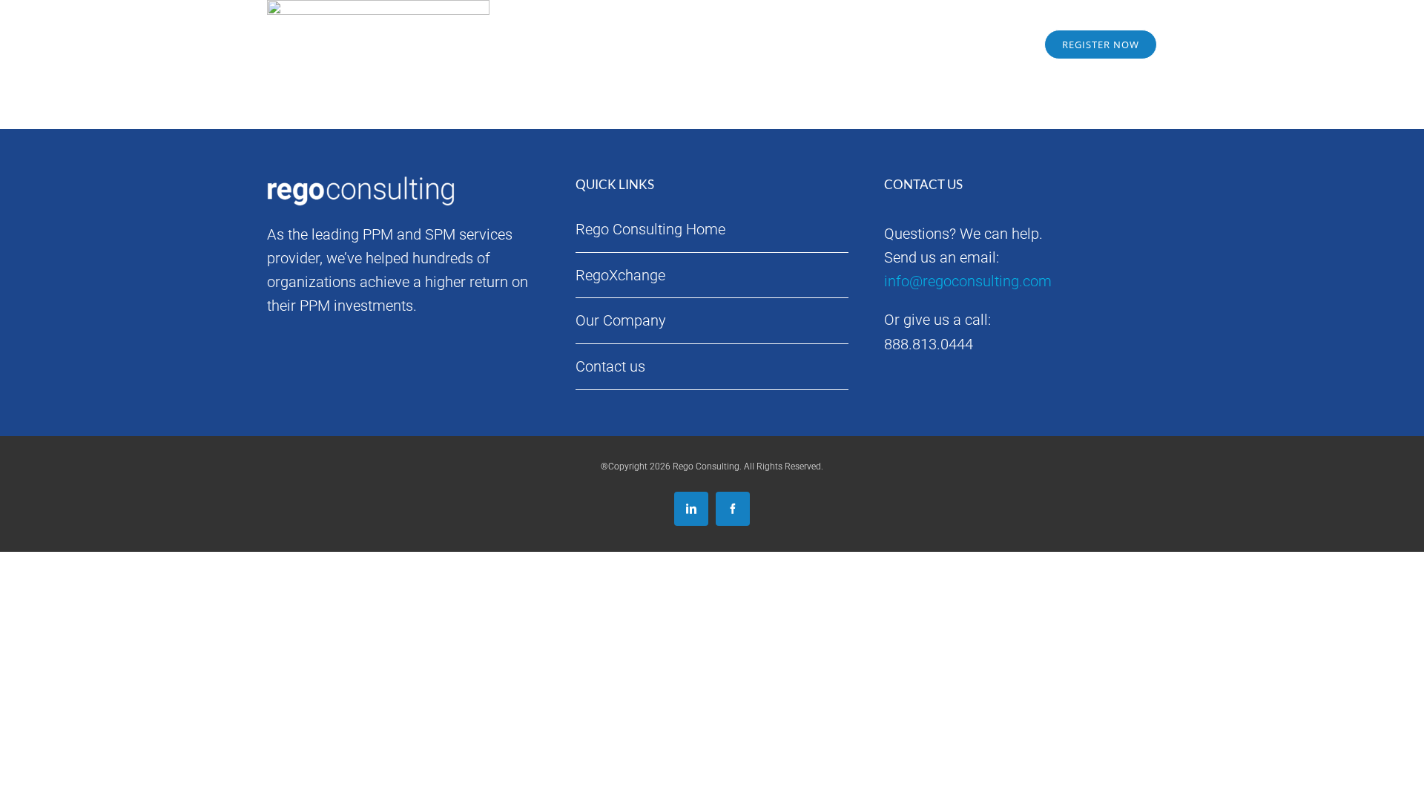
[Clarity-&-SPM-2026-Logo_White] (363, 24)
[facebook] (733, 509)
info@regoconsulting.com (968, 281)
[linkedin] (691, 509)
